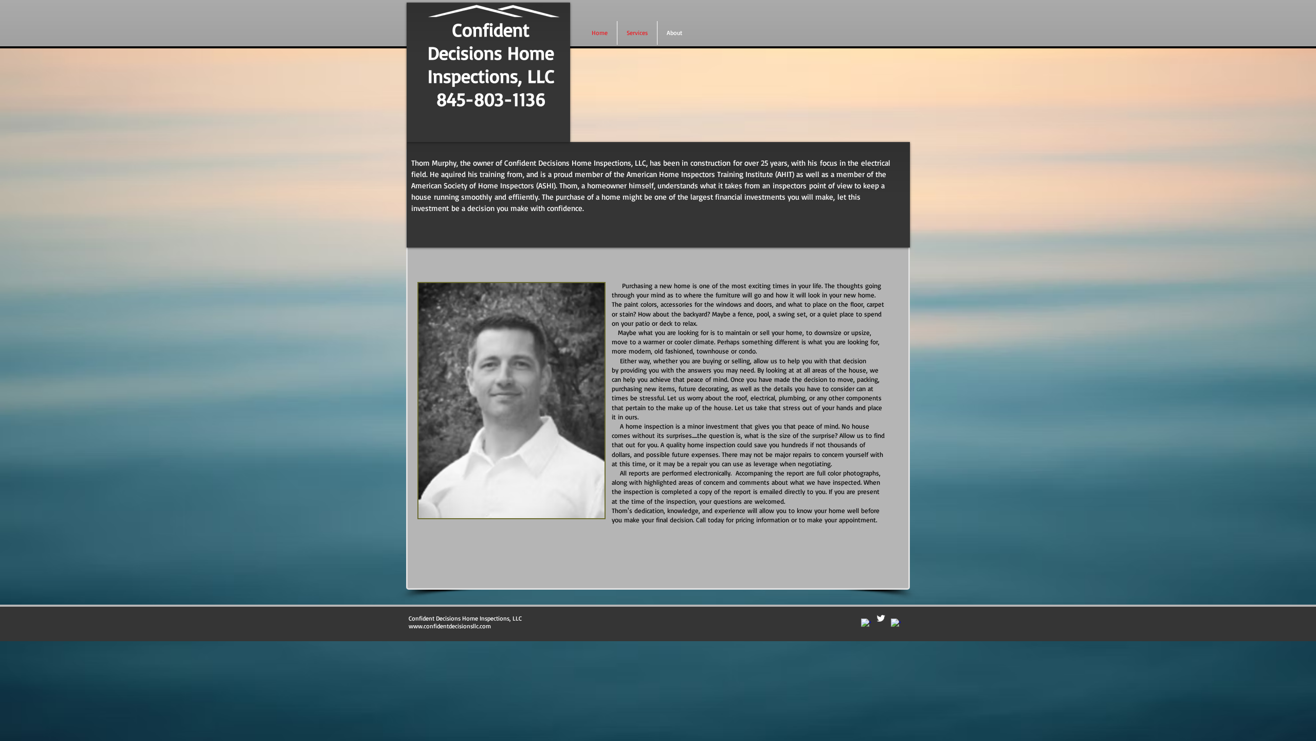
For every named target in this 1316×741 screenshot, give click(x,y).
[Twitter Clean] (881, 618)
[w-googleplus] (896, 623)
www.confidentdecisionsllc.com (450, 626)
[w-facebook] (866, 623)
